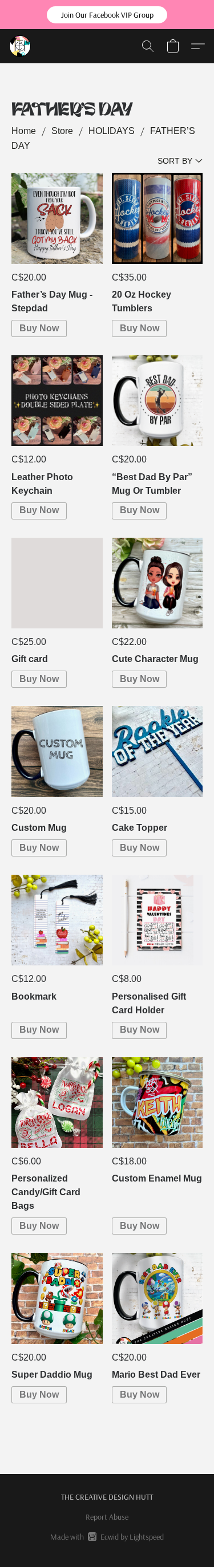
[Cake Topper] (157, 751)
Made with (107, 1537)
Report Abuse (107, 1517)
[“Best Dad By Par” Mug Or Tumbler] (157, 400)
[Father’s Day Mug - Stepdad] (56, 218)
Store (62, 131)
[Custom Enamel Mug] (157, 1102)
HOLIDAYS (111, 131)
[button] (107, 14)
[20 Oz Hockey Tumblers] (157, 218)
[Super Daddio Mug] (56, 1298)
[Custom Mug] (56, 751)
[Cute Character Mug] (157, 583)
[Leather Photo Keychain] (56, 400)
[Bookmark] (56, 920)
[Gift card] (56, 583)
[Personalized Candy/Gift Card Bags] (56, 1102)
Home (23, 131)
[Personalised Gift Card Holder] (157, 920)
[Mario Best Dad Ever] (157, 1298)
